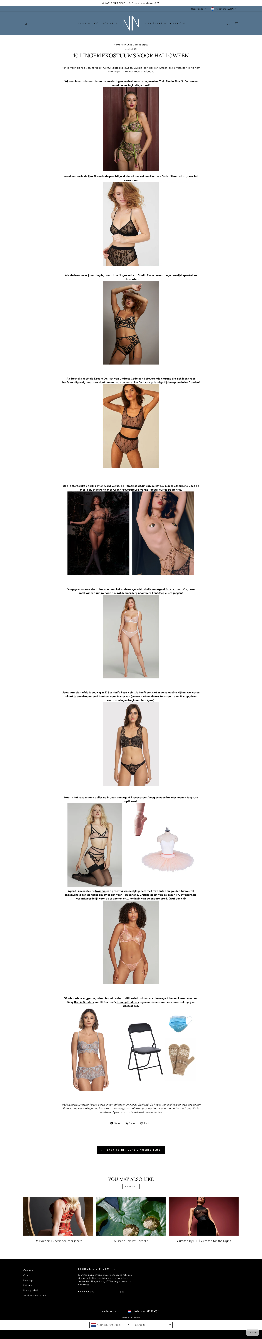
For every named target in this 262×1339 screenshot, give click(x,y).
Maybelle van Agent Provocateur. (161, 589)
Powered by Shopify (131, 1317)
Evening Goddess (127, 1002)
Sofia (184, 81)
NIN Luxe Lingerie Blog (134, 44)
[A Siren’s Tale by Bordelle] (131, 1216)
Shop (82, 23)
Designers (154, 23)
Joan (113, 797)
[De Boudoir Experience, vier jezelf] (58, 1216)
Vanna (144, 489)
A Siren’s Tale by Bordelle (131, 1241)
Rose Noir (127, 692)
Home (117, 44)
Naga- (123, 275)
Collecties (104, 23)
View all (131, 1186)
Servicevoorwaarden (34, 1295)
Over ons (28, 1270)
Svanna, (100, 891)
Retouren (28, 1285)
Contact (27, 1275)
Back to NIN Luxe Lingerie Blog (133, 1150)
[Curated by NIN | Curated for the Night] (204, 1216)
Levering (28, 1280)
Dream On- (101, 378)
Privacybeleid (30, 1290)
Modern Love (131, 176)
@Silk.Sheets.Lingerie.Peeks (79, 1104)
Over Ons (178, 23)
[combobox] (109, 1325)
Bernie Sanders (84, 1002)
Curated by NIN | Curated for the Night (204, 1241)
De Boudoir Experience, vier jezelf (58, 1241)
